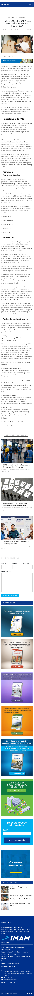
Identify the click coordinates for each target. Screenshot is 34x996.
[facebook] (28, 993)
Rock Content (13, 993)
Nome (4, 563)
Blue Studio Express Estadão (14, 422)
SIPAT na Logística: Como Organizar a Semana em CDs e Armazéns (16, 466)
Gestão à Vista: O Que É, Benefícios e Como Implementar (16, 543)
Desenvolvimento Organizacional (13, 947)
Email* (5, 830)
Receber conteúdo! (17, 840)
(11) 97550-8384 (9, 982)
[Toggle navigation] (29, 4)
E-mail (15, 563)
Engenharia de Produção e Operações (14, 952)
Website (26, 563)
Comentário (6, 571)
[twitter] (30, 993)
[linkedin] (32, 993)
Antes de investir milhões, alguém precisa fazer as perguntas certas (15, 504)
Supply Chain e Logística (17, 17)
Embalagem (5, 950)
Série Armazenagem (8, 961)
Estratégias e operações (10, 954)
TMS (15, 74)
